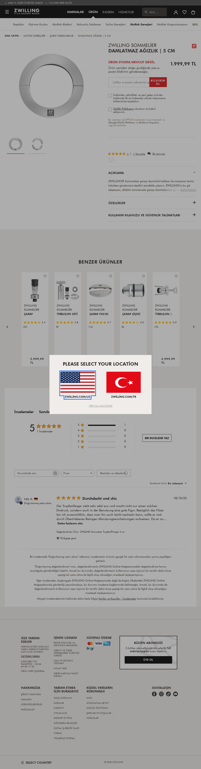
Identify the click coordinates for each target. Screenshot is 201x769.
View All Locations (100, 405)
